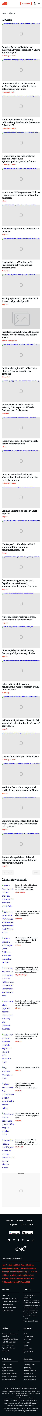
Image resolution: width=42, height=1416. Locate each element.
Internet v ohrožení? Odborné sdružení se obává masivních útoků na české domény (20, 477)
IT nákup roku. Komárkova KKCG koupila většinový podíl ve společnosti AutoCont (18, 547)
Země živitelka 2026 (30, 1380)
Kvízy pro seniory (7, 1304)
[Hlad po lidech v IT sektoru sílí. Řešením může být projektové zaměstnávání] (21, 249)
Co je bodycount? (7, 1310)
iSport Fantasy (13, 1268)
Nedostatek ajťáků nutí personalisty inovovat (20, 230)
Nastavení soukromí (13, 1406)
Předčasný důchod (30, 1365)
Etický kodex (10, 1411)
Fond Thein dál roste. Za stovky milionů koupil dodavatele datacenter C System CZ (21, 122)
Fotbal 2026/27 (28, 1337)
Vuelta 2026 (25, 1282)
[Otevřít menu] (39, 3)
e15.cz (4, 13)
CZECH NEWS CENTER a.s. (29, 1388)
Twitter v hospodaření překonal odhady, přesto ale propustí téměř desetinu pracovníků (19, 860)
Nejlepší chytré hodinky (9, 1374)
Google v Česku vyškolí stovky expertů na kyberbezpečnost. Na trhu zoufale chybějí (21, 50)
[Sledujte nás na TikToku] (33, 1240)
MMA (25, 1334)
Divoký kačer (6, 1351)
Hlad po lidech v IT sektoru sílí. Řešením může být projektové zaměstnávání (17, 265)
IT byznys (12, 13)
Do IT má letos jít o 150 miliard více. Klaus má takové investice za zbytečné (19, 371)
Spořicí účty (27, 1368)
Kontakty (9, 1221)
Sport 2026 (28, 1328)
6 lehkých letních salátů (31, 1321)
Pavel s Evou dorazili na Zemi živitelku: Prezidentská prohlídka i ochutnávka (26, 887)
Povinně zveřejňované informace (25, 1411)
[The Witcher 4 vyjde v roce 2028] (8, 1073)
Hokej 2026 (27, 1340)
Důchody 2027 (28, 1374)
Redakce (20, 1221)
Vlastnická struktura (27, 1406)
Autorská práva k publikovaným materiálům (20, 1398)
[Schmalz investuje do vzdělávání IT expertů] (21, 497)
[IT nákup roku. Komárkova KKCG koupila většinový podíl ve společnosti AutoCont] (21, 531)
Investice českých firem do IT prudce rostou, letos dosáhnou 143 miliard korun (20, 335)
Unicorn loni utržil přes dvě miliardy (20, 756)
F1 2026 (26, 1346)
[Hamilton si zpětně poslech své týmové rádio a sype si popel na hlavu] (8, 1124)
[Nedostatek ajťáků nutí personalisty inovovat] (21, 215)
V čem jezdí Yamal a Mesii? (10, 1301)
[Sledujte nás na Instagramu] (23, 1240)
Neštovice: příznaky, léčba (10, 1298)
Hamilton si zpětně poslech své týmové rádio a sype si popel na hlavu (27, 1115)
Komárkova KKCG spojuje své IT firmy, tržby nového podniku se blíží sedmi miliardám (21, 195)
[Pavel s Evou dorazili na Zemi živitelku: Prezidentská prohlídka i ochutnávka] (8, 896)
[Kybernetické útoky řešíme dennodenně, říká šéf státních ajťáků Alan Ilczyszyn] (21, 670)
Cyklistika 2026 (28, 1352)
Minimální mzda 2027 (30, 1377)
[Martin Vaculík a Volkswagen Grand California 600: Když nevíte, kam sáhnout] (8, 950)
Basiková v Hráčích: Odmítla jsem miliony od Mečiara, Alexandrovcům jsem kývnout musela (26, 1142)
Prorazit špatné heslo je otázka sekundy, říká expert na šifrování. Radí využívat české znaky (19, 407)
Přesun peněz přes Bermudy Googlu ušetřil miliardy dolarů (20, 442)
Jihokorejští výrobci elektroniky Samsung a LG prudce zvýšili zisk (18, 652)
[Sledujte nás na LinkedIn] (9, 1240)
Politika (5, 1328)
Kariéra (30, 1225)
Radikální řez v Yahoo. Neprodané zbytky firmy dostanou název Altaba (20, 788)
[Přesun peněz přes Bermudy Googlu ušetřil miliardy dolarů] (21, 427)
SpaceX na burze (7, 1365)
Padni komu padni (7, 1345)
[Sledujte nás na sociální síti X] (14, 1240)
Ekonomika (28, 1359)
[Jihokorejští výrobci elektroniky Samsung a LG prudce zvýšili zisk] (21, 637)
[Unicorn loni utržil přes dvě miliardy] (21, 743)
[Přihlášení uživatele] (35, 3)
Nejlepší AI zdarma (8, 1371)
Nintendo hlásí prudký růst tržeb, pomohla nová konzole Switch (19, 618)
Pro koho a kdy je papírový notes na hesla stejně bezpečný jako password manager (27, 1003)
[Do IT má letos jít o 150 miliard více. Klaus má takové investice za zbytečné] (21, 355)
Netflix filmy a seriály (8, 1380)
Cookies (33, 1403)
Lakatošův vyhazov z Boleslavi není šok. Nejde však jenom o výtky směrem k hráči (26, 1036)
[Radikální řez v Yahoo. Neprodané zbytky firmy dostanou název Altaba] (21, 774)
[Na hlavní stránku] (4, 3)
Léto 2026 (27, 1290)
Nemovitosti (13, 1272)
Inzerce (29, 1221)
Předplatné (13, 1225)
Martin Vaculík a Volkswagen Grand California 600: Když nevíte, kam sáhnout (26, 940)
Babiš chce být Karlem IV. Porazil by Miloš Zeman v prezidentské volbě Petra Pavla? (27, 914)
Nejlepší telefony (7, 1368)
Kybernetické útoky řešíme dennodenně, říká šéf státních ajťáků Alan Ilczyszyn (20, 687)
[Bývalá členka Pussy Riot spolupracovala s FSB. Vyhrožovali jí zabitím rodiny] (8, 1096)
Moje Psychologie (8, 1265)
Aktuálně (5, 1290)
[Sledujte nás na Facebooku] (18, 1240)
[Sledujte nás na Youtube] (28, 1240)
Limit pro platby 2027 (30, 1371)
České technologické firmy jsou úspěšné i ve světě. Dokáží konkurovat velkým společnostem (19, 583)
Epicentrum (5, 1295)
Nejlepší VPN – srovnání (9, 1377)
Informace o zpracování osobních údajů (17, 1403)
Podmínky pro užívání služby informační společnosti (20, 1400)
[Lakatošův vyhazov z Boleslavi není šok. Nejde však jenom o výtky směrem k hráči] (8, 1048)
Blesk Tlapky (21, 1265)
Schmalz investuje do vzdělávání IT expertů (19, 512)
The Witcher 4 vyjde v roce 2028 (27, 1067)
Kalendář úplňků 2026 (9, 1307)
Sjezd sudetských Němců (10, 1339)
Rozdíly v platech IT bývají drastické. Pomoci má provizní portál (20, 300)
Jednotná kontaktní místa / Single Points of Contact (20, 1408)
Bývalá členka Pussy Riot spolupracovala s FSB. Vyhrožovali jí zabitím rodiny (26, 1086)
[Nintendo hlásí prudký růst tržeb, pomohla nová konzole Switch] (21, 603)
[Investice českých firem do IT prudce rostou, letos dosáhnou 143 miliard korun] (21, 318)
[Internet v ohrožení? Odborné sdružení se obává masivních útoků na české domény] (21, 461)
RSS (22, 1225)
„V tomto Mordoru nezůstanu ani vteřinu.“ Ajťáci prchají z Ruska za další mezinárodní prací (19, 86)
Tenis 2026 (27, 1343)
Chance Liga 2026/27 (12, 1282)
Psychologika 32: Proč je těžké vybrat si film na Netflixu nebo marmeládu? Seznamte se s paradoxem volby (26, 970)
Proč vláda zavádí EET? (9, 1342)
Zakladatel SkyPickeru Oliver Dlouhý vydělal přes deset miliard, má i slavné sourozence (21, 723)
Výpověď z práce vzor (8, 1348)
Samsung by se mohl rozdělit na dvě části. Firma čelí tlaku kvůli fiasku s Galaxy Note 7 (20, 824)
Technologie (6, 1359)
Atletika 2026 (28, 1349)
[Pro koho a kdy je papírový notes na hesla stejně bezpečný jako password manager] (8, 1015)
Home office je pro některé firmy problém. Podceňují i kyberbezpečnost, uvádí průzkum (19, 159)
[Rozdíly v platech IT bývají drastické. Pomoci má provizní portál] (21, 285)
